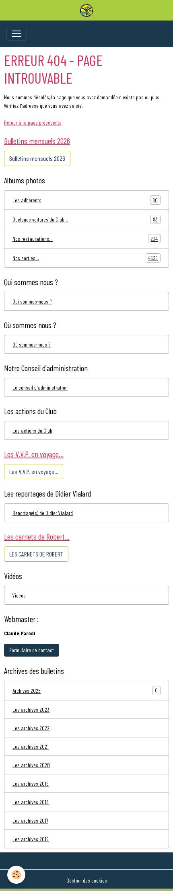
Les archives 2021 (30, 746)
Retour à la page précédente (33, 122)
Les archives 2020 (31, 765)
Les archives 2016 (30, 839)
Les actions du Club (32, 430)
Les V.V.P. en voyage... (33, 471)
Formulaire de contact (31, 650)
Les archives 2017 (30, 820)
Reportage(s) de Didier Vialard (42, 512)
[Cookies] (16, 875)
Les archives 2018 (30, 802)
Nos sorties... (85, 258)
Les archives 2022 (30, 728)
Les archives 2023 (30, 709)
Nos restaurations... (85, 238)
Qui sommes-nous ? (32, 301)
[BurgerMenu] (16, 34)
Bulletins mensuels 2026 (37, 158)
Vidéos (19, 595)
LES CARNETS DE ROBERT (36, 554)
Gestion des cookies (86, 880)
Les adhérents (85, 200)
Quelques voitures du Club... (85, 219)
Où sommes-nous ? (31, 344)
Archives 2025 (26, 690)
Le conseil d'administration (40, 387)
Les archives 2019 (30, 783)
